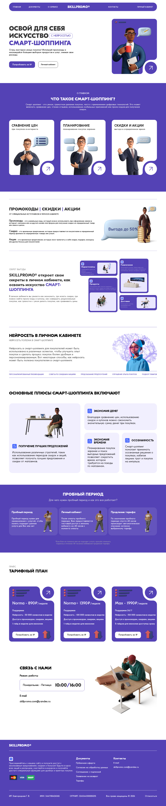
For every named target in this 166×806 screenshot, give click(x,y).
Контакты (113, 7)
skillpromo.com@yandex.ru (126, 767)
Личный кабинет (145, 7)
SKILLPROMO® (79, 7)
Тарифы (80, 781)
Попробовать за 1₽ (22, 64)
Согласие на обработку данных (92, 767)
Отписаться (151, 796)
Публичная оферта (85, 763)
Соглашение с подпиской (88, 772)
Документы (34, 7)
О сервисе (53, 7)
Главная (17, 7)
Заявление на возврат (87, 776)
